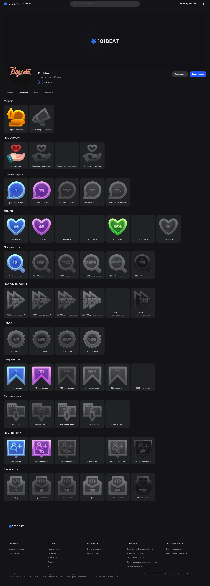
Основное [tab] (10, 93)
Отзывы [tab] (35, 93)
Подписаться (198, 74)
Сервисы (27, 4)
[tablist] (105, 92)
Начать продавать (188, 4)
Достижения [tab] (23, 93)
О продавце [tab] (48, 93)
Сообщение (180, 74)
